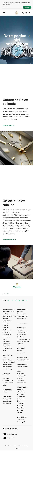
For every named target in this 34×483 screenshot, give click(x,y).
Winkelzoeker (21, 348)
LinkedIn (21, 399)
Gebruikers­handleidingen (21, 382)
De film (5, 392)
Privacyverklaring (23, 446)
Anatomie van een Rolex (8, 384)
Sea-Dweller (6, 337)
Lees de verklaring (22, 367)
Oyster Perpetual (8, 335)
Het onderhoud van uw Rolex (23, 343)
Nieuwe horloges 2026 (8, 356)
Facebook (22, 397)
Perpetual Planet (22, 316)
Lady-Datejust (7, 321)
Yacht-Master (7, 346)
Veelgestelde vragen (23, 360)
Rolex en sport (21, 314)
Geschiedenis (7, 403)
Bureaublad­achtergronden (21, 375)
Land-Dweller (7, 332)
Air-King (5, 314)
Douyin (21, 410)
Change (27, 7)
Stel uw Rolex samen (9, 362)
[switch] (10, 434)
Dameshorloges (7, 367)
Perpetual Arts (21, 318)
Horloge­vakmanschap (8, 379)
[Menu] (4, 12)
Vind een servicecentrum (22, 352)
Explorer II (6, 328)
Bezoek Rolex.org (16, 467)
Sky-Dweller (6, 341)
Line (20, 413)
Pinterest (22, 403)
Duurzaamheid (7, 399)
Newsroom (20, 420)
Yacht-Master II (7, 348)
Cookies (17, 448)
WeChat (21, 408)
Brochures (20, 378)
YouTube (21, 390)
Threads (21, 394)
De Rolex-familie (22, 323)
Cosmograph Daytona (9, 316)
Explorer (5, 325)
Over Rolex (7, 396)
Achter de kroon (7, 401)
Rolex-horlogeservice (23, 339)
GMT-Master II (7, 330)
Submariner (6, 344)
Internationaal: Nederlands (11, 428)
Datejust (5, 318)
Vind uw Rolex (7, 125)
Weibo (21, 406)
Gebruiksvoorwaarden (11, 446)
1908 (4, 351)
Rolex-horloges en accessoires (8, 310)
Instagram (22, 392)
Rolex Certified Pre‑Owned (21, 336)
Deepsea (5, 339)
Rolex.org (20, 422)
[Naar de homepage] (16, 12)
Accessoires (6, 374)
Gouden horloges (8, 369)
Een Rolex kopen (22, 332)
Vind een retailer (8, 239)
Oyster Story (7, 390)
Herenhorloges (7, 364)
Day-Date (5, 323)
